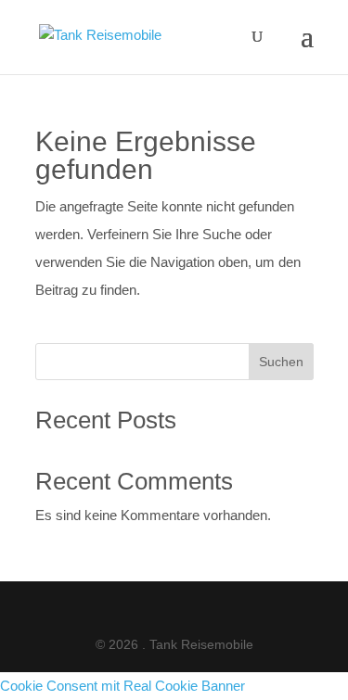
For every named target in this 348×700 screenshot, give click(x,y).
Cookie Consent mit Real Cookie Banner (122, 686)
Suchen (281, 361)
